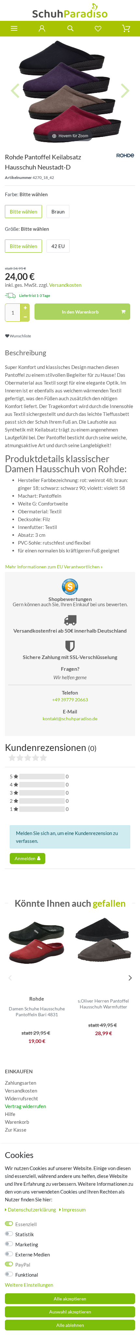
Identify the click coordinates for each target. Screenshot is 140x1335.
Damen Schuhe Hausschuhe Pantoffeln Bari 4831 (37, 1011)
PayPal (22, 1265)
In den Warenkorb (80, 312)
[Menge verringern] (25, 317)
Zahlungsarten (20, 1083)
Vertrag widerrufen (25, 1106)
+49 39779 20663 (70, 699)
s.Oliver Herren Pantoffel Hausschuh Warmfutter (103, 1003)
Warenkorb (17, 1122)
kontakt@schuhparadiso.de (70, 718)
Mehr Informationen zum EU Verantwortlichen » (54, 566)
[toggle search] (70, 28)
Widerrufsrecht (21, 1098)
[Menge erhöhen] (25, 308)
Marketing (26, 1244)
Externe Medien (32, 1254)
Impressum (74, 1209)
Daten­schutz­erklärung (32, 1209)
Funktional (26, 1275)
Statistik (24, 1234)
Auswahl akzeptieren (70, 1311)
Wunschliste (20, 335)
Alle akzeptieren (70, 1298)
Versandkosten (65, 285)
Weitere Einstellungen (29, 1285)
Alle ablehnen (70, 1325)
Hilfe (10, 1114)
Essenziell (26, 1224)
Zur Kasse (15, 1130)
